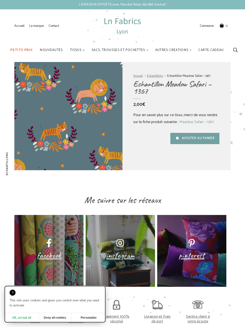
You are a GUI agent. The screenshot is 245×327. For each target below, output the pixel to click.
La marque (36, 25)
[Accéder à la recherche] (235, 50)
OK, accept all (21, 317)
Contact (54, 25)
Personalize (89, 317)
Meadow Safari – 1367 (196, 122)
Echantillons (155, 76)
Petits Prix (21, 50)
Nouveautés (51, 50)
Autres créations (172, 50)
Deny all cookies (55, 317)
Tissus (76, 50)
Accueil (19, 25)
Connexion (207, 26)
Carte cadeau (211, 50)
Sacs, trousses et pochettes (118, 50)
